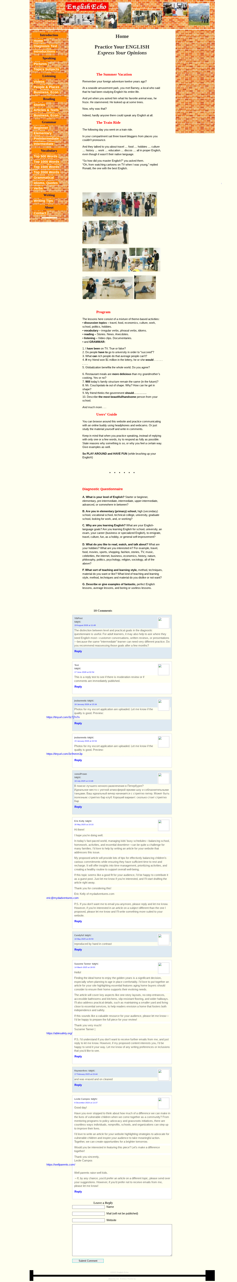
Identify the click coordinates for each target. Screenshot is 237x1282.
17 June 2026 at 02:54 (84, 672)
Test (76, 665)
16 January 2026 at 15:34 (85, 704)
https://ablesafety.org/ (59, 1033)
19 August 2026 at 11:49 (85, 625)
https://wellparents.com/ (60, 1164)
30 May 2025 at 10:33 (84, 824)
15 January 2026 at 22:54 (85, 741)
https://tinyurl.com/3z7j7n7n (63, 717)
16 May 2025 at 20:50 (84, 939)
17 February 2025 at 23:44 (86, 1074)
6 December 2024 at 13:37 (86, 1103)
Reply (78, 651)
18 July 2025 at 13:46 (83, 781)
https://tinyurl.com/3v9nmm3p (64, 753)
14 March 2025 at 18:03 (84, 967)
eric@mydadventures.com (62, 897)
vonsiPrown (80, 774)
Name (110, 1206)
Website (111, 1220)
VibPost (78, 618)
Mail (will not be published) (122, 1213)
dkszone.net (113, 1279)
